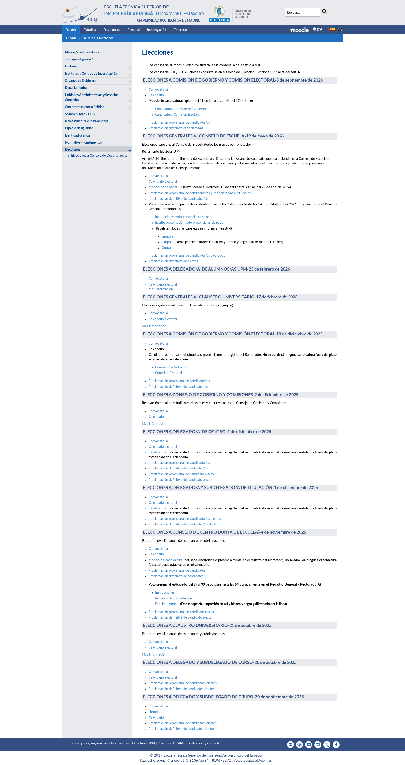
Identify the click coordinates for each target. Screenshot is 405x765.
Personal (134, 30)
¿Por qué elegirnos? (79, 59)
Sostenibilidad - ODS (80, 114)
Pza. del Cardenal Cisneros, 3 (163, 760)
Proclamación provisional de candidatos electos (183, 683)
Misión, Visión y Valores (82, 52)
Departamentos (76, 87)
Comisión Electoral (168, 373)
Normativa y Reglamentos (83, 142)
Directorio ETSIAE (171, 743)
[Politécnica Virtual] (317, 29)
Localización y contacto (203, 743)
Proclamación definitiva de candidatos (176, 576)
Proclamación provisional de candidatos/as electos (185, 518)
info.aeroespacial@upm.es (252, 760)
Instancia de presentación (173, 598)
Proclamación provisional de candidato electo (181, 474)
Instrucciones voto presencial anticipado (184, 217)
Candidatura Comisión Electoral (177, 114)
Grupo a (167, 236)
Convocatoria (158, 89)
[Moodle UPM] (301, 30)
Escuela (70, 30)
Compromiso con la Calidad (84, 107)
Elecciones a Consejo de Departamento (99, 155)
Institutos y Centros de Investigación (91, 73)
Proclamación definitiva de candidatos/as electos (184, 524)
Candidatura (157, 452)
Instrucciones (164, 592)
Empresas (181, 30)
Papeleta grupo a (167, 604)
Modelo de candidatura (165, 187)
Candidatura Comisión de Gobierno (180, 109)
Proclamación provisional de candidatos (177, 570)
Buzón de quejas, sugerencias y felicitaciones (97, 743)
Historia (71, 66)
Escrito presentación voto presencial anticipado (189, 222)
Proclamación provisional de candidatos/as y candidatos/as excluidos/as (200, 193)
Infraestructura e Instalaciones (86, 121)
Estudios (90, 30)
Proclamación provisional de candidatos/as (179, 122)
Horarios (155, 712)
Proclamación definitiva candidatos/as (176, 128)
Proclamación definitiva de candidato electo (180, 480)
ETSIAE (71, 38)
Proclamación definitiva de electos (173, 261)
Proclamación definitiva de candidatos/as (178, 199)
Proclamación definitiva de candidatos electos (181, 689)
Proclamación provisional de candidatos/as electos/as (187, 255)
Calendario (156, 95)
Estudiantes (111, 30)
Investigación (156, 30)
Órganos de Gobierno (80, 80)
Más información (161, 289)
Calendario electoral (163, 181)
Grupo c (167, 247)
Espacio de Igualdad (79, 128)
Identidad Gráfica (77, 135)
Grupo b (168, 242)
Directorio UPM (143, 743)
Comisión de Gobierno (171, 367)
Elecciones (105, 38)
